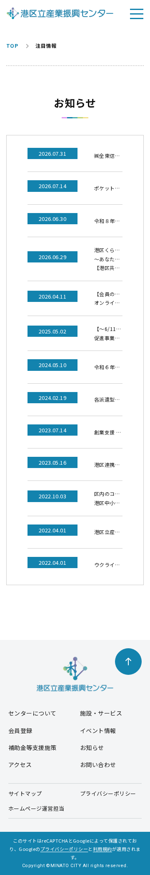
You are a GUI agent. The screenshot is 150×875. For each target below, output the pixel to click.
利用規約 (102, 849)
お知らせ (92, 747)
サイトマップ (25, 793)
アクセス (20, 764)
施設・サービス (101, 713)
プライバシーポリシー (108, 793)
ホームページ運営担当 (36, 808)
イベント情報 (98, 730)
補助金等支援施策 (32, 747)
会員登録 (20, 730)
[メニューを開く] (136, 13)
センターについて (32, 713)
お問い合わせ (98, 764)
